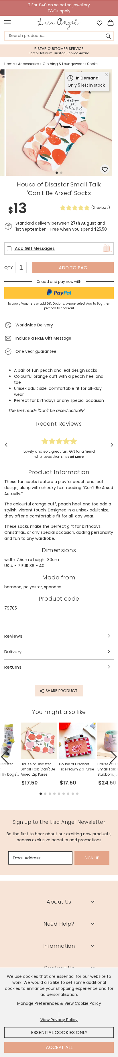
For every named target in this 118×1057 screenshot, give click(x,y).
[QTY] (23, 268)
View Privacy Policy (59, 1020)
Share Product (61, 691)
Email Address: (27, 858)
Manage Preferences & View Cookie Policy (59, 1003)
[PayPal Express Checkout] (59, 293)
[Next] (110, 444)
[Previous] (7, 444)
